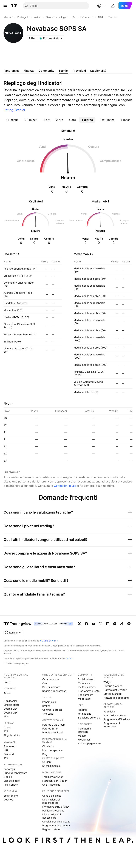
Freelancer (84, 739)
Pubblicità (109, 711)
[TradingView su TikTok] (121, 623)
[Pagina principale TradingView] (14, 5)
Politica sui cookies (53, 810)
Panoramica (49, 701)
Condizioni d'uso (65, 485)
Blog (44, 754)
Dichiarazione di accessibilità (51, 816)
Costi (45, 683)
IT (104, 5)
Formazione (84, 713)
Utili (6, 750)
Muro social (84, 683)
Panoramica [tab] (11, 70)
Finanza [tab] (29, 70)
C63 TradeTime (51, 784)
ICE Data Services (49, 640)
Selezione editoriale (89, 717)
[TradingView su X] (79, 623)
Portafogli (9, 768)
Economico (10, 746)
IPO (6, 757)
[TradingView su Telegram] (114, 623)
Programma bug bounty (56, 825)
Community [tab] (46, 70)
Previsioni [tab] (79, 70)
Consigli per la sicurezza (56, 821)
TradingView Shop (52, 776)
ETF (6, 696)
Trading (82, 709)
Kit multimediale (51, 765)
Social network (86, 679)
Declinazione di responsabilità (51, 801)
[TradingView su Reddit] (128, 623)
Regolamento (85, 694)
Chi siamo (47, 746)
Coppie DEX (10, 712)
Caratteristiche (50, 679)
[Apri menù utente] (112, 5)
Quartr (69, 658)
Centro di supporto (53, 757)
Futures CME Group (53, 724)
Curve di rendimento (15, 772)
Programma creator (89, 690)
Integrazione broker (114, 715)
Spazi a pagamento (89, 743)
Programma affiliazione (116, 719)
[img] (57, 38)
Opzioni (8, 776)
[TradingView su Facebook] (86, 623)
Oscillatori (10, 254)
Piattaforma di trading (116, 697)
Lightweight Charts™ (115, 689)
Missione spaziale (52, 750)
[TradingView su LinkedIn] (107, 623)
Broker (46, 705)
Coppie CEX (10, 708)
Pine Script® (11, 784)
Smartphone (11, 795)
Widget (107, 682)
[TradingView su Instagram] (100, 623)
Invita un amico (86, 686)
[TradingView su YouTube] (93, 623)
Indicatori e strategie (84, 730)
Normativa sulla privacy (56, 806)
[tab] (12, 120)
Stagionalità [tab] (98, 70)
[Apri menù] (5, 5)
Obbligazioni (11, 700)
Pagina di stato (51, 829)
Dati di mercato (51, 686)
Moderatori (84, 698)
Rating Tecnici (14, 110)
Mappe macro (12, 780)
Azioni (7, 693)
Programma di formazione (111, 725)
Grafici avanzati (112, 693)
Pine (6, 716)
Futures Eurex (50, 728)
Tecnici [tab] (63, 70)
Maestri (82, 735)
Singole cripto (11, 704)
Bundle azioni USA (52, 732)
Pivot (7, 403)
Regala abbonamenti (54, 690)
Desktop (8, 799)
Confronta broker (52, 709)
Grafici (7, 682)
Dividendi (9, 754)
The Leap (47, 713)
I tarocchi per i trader (54, 780)
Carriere (47, 761)
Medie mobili (82, 254)
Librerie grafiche (112, 685)
